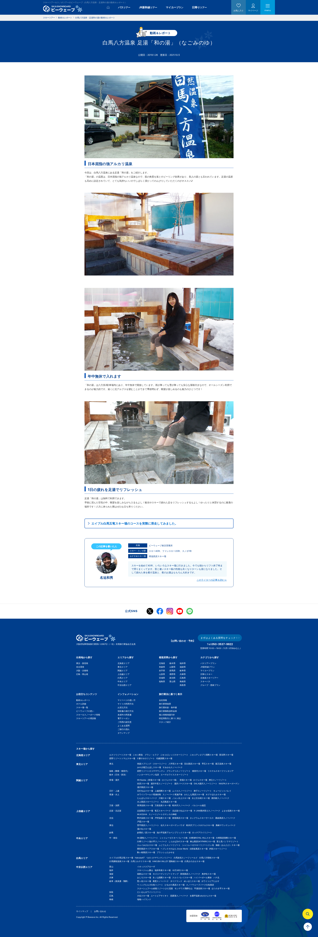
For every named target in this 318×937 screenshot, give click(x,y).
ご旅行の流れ (124, 729)
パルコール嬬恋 (199, 805)
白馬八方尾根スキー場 (209, 857)
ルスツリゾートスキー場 (120, 755)
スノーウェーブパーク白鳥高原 (201, 885)
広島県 (183, 678)
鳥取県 (183, 685)
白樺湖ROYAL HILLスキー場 (201, 838)
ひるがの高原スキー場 (175, 885)
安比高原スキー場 (192, 763)
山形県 (162, 674)
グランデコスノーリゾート (178, 771)
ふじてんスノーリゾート (170, 845)
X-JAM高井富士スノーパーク (207, 810)
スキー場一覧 (82, 707)
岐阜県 (183, 670)
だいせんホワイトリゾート (149, 892)
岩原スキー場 (143, 783)
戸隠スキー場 (143, 821)
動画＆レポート (83, 700)
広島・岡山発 (82, 674)
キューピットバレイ (222, 791)
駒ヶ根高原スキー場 (146, 852)
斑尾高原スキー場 (180, 818)
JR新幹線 (148, 7)
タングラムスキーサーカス (202, 818)
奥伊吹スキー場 (210, 874)
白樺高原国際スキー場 (226, 838)
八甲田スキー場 (176, 763)
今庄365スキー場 (180, 870)
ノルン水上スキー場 (181, 798)
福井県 (183, 663)
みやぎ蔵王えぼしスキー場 (149, 767)
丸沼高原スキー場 (169, 801)
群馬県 (172, 670)
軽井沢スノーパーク (181, 805)
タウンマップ (124, 733)
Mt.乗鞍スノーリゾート (147, 838)
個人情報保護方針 (167, 714)
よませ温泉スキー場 (231, 810)
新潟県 (172, 678)
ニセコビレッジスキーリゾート (174, 755)
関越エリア (123, 670)
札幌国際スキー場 (164, 758)
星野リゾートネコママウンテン (151, 771)
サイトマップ (82, 911)
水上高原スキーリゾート (148, 801)
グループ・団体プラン (210, 685)
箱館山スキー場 (144, 874)
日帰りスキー (206, 674)
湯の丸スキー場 (144, 829)
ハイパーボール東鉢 (203, 877)
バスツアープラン (208, 663)
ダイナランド (176, 881)
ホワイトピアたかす (210, 881)
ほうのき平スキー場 (221, 888)
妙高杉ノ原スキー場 (146, 832)
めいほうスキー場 (192, 881)
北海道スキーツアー (209, 678)
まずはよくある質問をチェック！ (219, 637)
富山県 (172, 681)
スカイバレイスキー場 (182, 877)
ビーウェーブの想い (85, 711)
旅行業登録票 (165, 704)
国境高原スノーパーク (190, 874)
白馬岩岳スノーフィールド (186, 857)
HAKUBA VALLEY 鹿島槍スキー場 (167, 861)
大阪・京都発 (82, 670)
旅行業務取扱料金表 (168, 711)
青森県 (162, 667)
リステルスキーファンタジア (221, 771)
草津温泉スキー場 (145, 805)
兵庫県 (183, 674)
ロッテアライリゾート (202, 832)
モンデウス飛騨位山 (183, 888)
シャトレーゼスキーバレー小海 (173, 838)
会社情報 (163, 700)
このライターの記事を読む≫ (212, 579)
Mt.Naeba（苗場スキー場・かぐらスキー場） (157, 780)
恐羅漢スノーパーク (179, 895)
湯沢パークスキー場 (183, 783)
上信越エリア (124, 674)
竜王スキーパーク (163, 810)
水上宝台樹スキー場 (201, 798)
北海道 (162, 663)
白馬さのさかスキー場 (194, 861)
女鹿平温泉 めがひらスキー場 (203, 895)
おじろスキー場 (144, 877)
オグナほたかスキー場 (216, 794)
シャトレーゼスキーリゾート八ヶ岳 (198, 845)
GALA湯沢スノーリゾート (205, 783)
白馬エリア (123, 678)
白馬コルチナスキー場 (141, 861)
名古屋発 (80, 667)
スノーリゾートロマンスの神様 (163, 814)
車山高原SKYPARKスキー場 (202, 841)
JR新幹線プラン (207, 667)
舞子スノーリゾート (203, 791)
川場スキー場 (165, 798)
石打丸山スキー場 (145, 791)
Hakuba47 (140, 857)
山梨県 (172, 667)
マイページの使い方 (126, 700)
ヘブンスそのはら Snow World (174, 848)
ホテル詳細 (81, 704)
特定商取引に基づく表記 (170, 718)
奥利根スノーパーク (220, 798)
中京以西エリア (125, 685)
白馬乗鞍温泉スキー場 (119, 861)
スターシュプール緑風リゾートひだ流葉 (155, 888)
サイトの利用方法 (125, 704)
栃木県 (172, 663)
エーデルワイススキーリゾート (174, 774)
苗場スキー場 (186, 780)
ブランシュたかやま (166, 852)
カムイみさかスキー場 (147, 845)
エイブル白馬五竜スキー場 (121, 857)
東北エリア (123, 667)
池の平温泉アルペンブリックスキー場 (173, 832)
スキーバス (205, 681)
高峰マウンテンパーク (226, 825)
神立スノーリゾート (218, 780)
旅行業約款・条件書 (168, 707)
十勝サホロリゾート (146, 758)
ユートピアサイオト (160, 895)
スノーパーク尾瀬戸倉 (173, 794)
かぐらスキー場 (200, 780)
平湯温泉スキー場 (202, 888)
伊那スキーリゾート (218, 848)
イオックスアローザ (146, 866)
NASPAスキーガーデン (229, 783)
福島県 (162, 681)
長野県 (172, 674)
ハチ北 (216, 877)
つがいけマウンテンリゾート (159, 857)
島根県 (183, 681)
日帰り (199, 7)
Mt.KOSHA (142, 814)
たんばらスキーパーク (147, 798)
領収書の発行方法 (125, 711)
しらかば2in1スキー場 (178, 841)
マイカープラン (207, 670)
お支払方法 (123, 707)
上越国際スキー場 (163, 791)
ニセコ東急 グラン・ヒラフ (146, 755)
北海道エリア (124, 663)
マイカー (174, 7)
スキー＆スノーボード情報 (88, 714)
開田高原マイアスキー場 (148, 848)
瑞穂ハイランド (144, 899)
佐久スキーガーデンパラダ (173, 825)
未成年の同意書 (125, 714)
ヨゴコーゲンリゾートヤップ (166, 874)
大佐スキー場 (143, 895)
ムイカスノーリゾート (182, 791)
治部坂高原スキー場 (199, 848)
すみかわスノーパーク (173, 767)
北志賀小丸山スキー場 (182, 810)
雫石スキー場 (208, 763)
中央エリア (123, 681)
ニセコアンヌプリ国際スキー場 (204, 755)
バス (124, 7)
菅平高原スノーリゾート (148, 825)
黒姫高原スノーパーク (225, 818)
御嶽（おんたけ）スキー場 (227, 845)
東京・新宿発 (82, 663)
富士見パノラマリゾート (227, 841)
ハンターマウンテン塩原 (148, 774)
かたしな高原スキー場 (194, 794)
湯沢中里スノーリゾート (162, 783)
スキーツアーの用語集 (86, 718)
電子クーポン (124, 718)
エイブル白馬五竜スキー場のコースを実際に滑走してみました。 (134, 523)
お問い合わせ (100, 911)
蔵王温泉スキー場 (223, 763)
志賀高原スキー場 (145, 810)
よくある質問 (124, 725)
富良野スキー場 (226, 755)
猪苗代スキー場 (199, 771)
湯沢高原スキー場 (145, 787)
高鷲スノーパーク (161, 881)
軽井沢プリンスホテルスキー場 (200, 825)
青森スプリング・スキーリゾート (152, 763)
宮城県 (162, 678)
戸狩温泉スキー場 (163, 818)
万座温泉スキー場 (163, 805)
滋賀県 (183, 667)
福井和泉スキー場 (163, 870)
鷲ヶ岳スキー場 (144, 881)
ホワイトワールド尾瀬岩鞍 (149, 794)
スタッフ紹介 (165, 722)
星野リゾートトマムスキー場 (122, 758)
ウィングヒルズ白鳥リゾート (150, 885)
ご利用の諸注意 (125, 722)
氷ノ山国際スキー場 (162, 877)
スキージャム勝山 (145, 870)
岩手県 (162, 670)
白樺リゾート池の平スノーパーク (152, 841)
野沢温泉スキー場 (145, 818)
